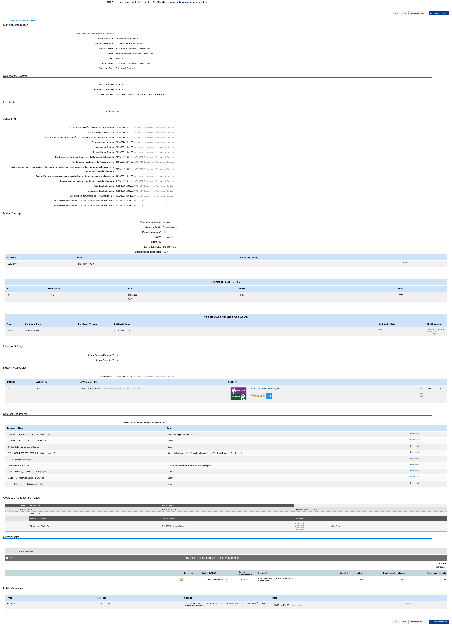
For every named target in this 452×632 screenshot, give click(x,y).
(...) (226, 579)
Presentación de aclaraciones (100, 132)
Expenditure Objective (150, 222)
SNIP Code (156, 242)
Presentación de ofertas (103, 142)
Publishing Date (106, 376)
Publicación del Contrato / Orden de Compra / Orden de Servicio (84, 206)
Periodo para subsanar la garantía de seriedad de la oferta (87, 181)
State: (111, 58)
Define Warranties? (105, 360)
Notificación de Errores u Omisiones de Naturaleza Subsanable (84, 157)
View (405, 263)
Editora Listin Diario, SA (265, 388)
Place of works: (106, 94)
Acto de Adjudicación (104, 186)
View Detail (335, 526)
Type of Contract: (105, 85)
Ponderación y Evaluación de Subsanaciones (93, 162)
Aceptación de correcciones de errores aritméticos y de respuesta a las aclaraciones (75, 176)
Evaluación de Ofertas (103, 152)
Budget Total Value (152, 247)
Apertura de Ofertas (104, 147)
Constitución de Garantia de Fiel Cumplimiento (92, 196)
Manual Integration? (151, 232)
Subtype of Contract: (104, 89)
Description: (108, 63)
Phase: (110, 53)
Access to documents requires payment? (142, 423)
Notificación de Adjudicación (100, 191)
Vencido (381, 329)
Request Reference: (104, 43)
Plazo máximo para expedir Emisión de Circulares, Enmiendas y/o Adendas (79, 137)
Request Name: (106, 48)
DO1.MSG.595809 (103, 603)
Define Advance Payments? (101, 355)
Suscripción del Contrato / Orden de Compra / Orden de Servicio (84, 201)
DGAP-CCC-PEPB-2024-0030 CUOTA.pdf (435, 331)
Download (414, 433)
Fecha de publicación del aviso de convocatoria (91, 127)
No (175, 237)
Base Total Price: (106, 38)
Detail (407, 603)
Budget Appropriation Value (148, 252)
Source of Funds (153, 227)
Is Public (110, 111)
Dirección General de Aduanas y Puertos (95, 33)
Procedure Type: (106, 68)
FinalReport (12, 603)
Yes (168, 237)
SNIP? (158, 237)
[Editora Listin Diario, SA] (238, 393)
